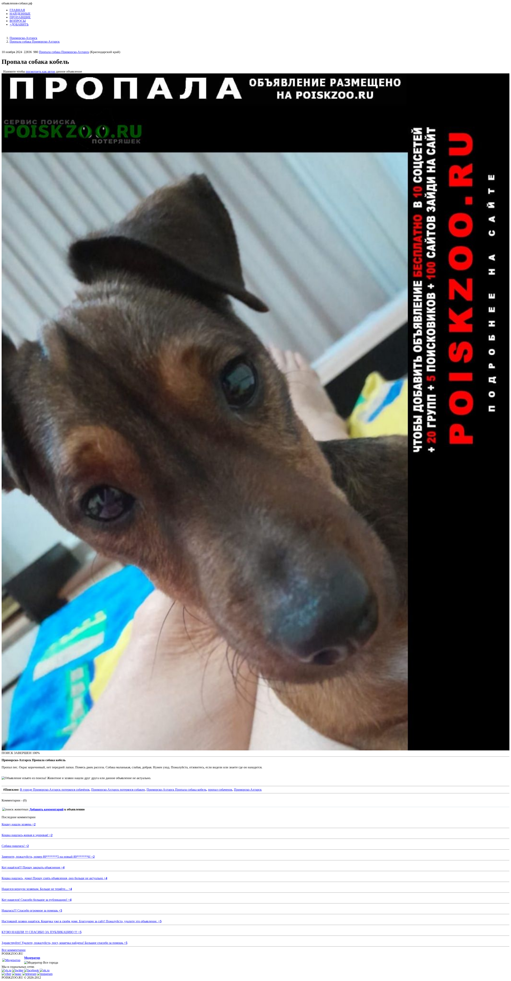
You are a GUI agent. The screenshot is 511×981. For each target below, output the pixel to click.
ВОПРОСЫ (18, 21)
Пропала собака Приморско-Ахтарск (64, 52)
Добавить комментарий (46, 809)
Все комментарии (14, 950)
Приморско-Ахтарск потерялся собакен (118, 789)
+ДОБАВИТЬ (19, 24)
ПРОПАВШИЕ (20, 17)
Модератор (32, 957)
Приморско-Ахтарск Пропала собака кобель (176, 789)
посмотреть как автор (40, 71)
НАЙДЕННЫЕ (20, 13)
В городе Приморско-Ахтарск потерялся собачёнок (55, 789)
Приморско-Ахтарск (248, 789)
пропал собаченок (220, 789)
